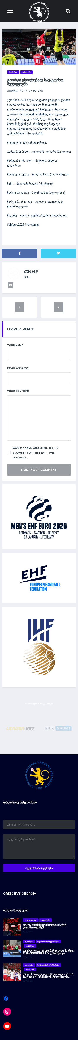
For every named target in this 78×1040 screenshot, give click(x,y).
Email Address (18, 368)
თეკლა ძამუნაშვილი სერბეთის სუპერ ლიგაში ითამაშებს (44, 926)
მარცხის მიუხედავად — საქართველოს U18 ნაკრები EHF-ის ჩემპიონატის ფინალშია (48, 975)
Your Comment (18, 391)
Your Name (15, 345)
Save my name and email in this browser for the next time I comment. (35, 452)
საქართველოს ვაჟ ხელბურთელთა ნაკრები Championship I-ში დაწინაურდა (48, 952)
